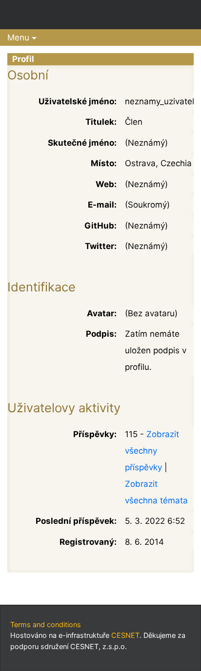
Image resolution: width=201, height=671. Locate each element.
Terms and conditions (45, 624)
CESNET (125, 635)
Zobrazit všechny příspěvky (152, 450)
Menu (18, 37)
